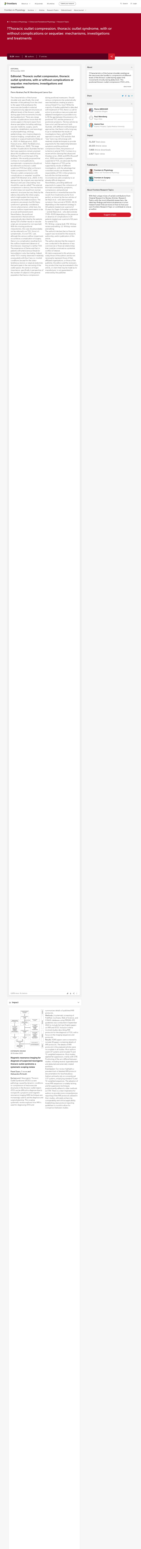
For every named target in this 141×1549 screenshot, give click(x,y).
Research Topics (63, 22)
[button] (29, 56)
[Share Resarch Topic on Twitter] (123, 96)
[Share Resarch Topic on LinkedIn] (129, 96)
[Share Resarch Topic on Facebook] (126, 96)
